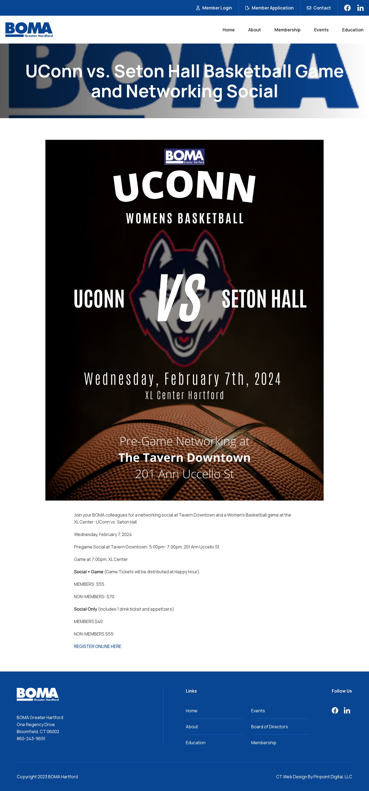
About (254, 30)
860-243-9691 (31, 739)
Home (229, 30)
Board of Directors (269, 727)
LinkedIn (360, 8)
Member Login (217, 8)
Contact (322, 8)
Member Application (273, 8)
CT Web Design (291, 777)
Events (321, 30)
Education (353, 30)
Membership (287, 30)
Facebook (347, 8)
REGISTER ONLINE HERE (97, 646)
